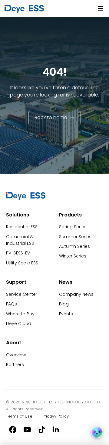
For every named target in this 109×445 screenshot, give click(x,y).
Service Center (21, 294)
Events (66, 314)
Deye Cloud (18, 323)
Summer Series (75, 237)
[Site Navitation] (100, 8)
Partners (15, 364)
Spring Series (73, 227)
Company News (76, 294)
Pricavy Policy (55, 416)
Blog (64, 304)
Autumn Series (74, 246)
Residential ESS (22, 227)
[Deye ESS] (25, 198)
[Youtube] (27, 429)
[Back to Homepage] (25, 8)
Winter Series (72, 256)
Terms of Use (19, 416)
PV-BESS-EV (18, 253)
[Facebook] (12, 429)
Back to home (51, 117)
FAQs (11, 304)
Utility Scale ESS (22, 263)
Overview (16, 355)
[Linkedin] (56, 429)
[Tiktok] (41, 429)
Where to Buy (20, 314)
